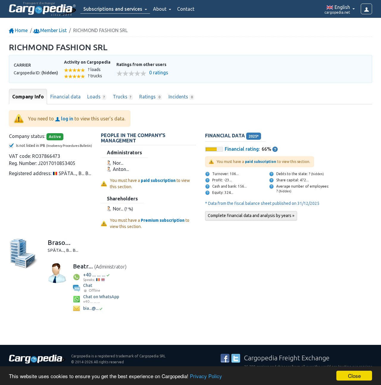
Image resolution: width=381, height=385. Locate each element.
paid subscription (158, 180)
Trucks (122, 96)
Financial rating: (242, 149)
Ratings (149, 96)
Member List (53, 30)
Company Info (28, 96)
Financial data (65, 96)
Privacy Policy (206, 376)
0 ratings (158, 72)
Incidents (180, 96)
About (160, 9)
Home (21, 30)
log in (66, 118)
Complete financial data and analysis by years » (251, 215)
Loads (96, 96)
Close (354, 375)
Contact (185, 9)
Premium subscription (163, 220)
